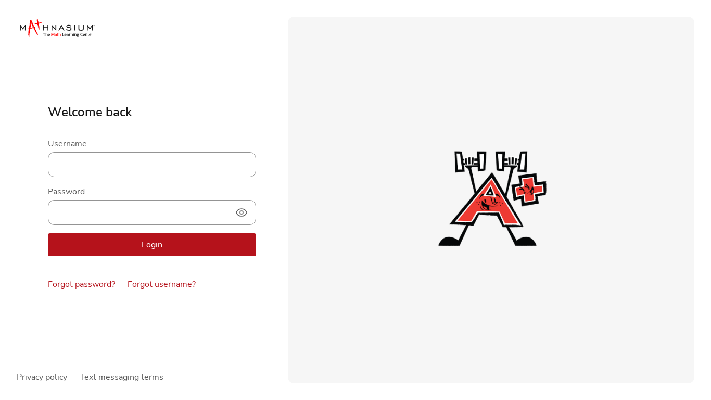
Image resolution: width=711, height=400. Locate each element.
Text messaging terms (121, 377)
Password (66, 191)
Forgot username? (162, 284)
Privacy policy (42, 377)
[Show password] (241, 212)
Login (152, 245)
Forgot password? (81, 284)
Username (67, 143)
